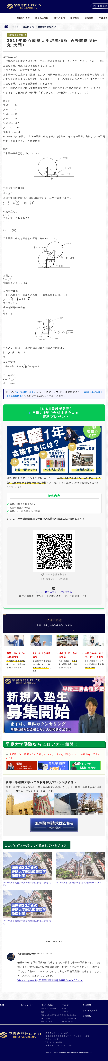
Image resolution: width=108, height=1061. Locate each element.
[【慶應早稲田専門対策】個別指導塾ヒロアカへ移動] (6, 27)
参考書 (64, 1009)
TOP (2, 1005)
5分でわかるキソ (68, 1021)
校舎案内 (74, 18)
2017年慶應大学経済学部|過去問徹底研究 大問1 (79, 882)
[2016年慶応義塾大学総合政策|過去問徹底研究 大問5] (27, 866)
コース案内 (59, 18)
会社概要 (87, 1016)
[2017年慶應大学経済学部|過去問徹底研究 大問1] (80, 866)
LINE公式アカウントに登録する (54, 592)
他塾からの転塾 (46, 1021)
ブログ (65, 1005)
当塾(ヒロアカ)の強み (48, 1009)
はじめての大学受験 (69, 1018)
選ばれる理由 (41, 18)
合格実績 (89, 18)
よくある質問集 (90, 1010)
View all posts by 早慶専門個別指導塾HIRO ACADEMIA (50, 980)
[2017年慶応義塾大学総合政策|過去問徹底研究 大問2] (27, 904)
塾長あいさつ (23, 18)
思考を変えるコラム (69, 1015)
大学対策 (65, 1012)
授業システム (46, 1012)
